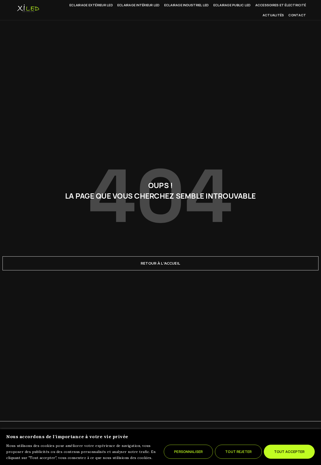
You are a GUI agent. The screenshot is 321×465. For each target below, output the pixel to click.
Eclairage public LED (232, 5)
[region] (160, 447)
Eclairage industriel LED (186, 5)
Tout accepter (289, 451)
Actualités (273, 15)
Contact (297, 15)
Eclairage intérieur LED (138, 5)
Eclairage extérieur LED (91, 5)
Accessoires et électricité (280, 5)
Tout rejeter (238, 451)
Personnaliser (188, 451)
